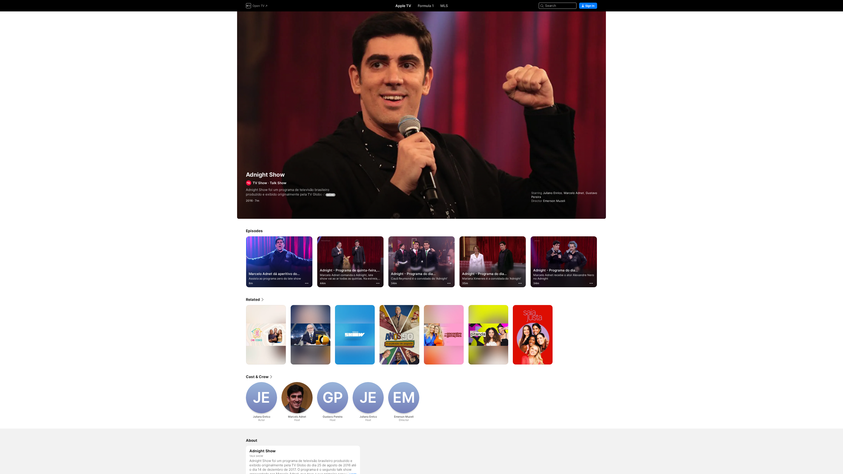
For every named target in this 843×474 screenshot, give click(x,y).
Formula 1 (426, 6)
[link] (255, 299)
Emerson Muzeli (554, 201)
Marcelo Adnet (574, 193)
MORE (330, 194)
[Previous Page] (241, 262)
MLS (444, 6)
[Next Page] (601, 262)
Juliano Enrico (552, 193)
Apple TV (403, 6)
